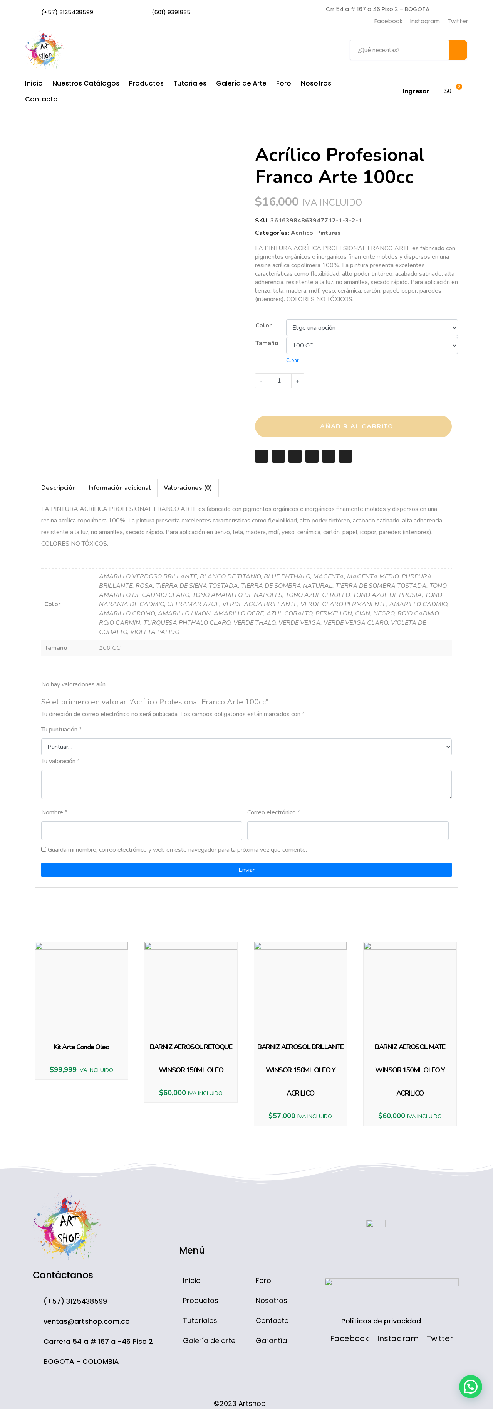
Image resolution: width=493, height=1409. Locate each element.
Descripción (58, 488)
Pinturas (328, 233)
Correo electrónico (273, 812)
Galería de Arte (241, 83)
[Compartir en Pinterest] (312, 456)
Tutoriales (189, 83)
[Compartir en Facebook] (278, 456)
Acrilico (302, 233)
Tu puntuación (61, 729)
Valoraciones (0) (188, 488)
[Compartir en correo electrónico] (261, 456)
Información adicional (120, 488)
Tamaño (266, 343)
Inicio (34, 83)
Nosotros (316, 83)
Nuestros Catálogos (85, 83)
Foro (283, 83)
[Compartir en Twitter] (295, 456)
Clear (292, 360)
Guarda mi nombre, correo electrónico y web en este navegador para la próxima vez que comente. (177, 850)
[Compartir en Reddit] (345, 456)
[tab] (58, 488)
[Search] (458, 50)
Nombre (54, 812)
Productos (146, 83)
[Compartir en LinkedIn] (328, 456)
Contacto (41, 99)
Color (263, 325)
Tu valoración (60, 761)
